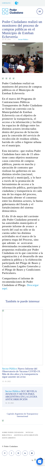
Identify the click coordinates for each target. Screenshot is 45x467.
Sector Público (23, 39)
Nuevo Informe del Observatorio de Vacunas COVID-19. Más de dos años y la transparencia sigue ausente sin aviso (21, 372)
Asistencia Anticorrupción (26, 435)
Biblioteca (7, 435)
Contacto (6, 3)
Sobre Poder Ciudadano (13, 432)
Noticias (29, 432)
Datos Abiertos (8, 438)
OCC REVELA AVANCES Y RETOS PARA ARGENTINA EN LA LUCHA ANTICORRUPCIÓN (21, 395)
